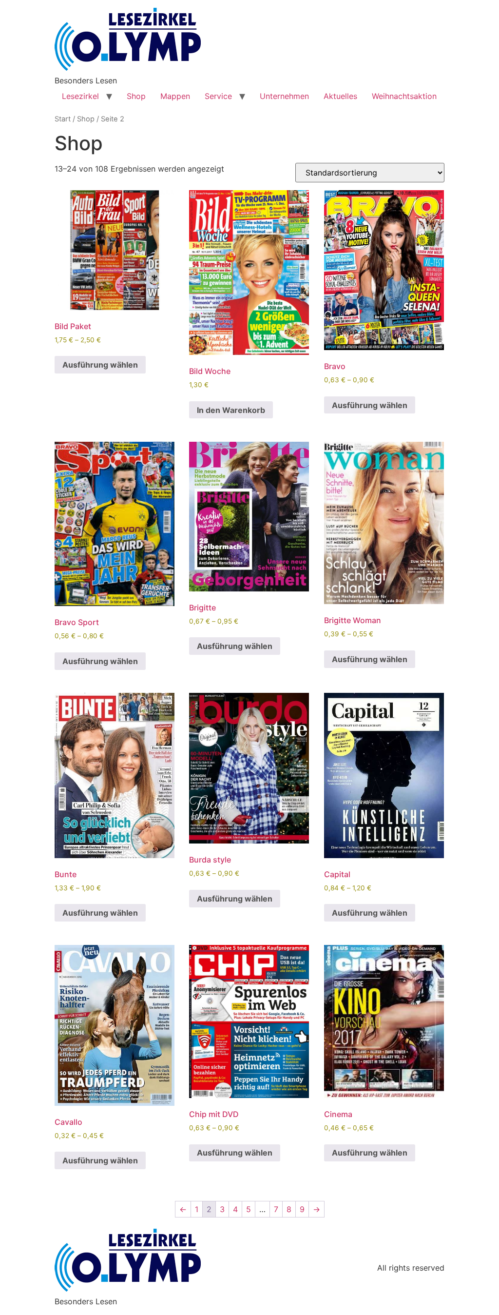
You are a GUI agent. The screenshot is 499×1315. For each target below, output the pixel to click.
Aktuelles (340, 96)
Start (63, 119)
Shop (136, 96)
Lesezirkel (80, 96)
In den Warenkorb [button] (231, 410)
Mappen (175, 96)
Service (218, 96)
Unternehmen (284, 96)
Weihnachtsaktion (404, 96)
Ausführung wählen (100, 365)
